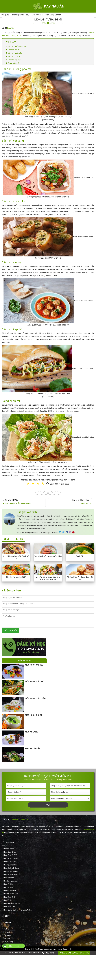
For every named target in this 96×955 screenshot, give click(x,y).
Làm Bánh (48, 483)
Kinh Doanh (36, 492)
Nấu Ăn (35, 483)
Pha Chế (61, 483)
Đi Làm (50, 492)
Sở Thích (61, 492)
